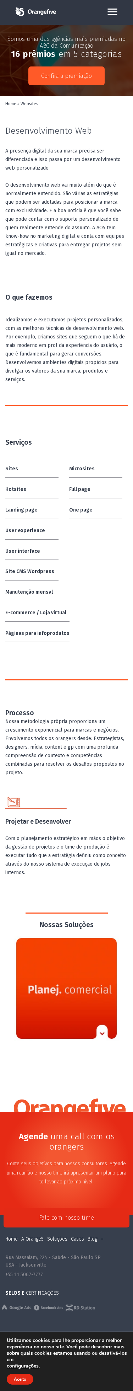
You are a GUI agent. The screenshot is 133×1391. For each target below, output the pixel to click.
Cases (77, 1239)
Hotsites (15, 489)
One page (81, 510)
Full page (79, 489)
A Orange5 (32, 1239)
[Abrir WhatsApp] (115, 1373)
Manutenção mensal (29, 592)
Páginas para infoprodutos (37, 633)
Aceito (20, 1379)
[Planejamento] (66, 988)
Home (10, 103)
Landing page (21, 510)
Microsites (82, 469)
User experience (25, 531)
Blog (92, 1239)
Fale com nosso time (66, 1217)
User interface (22, 551)
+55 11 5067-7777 (24, 1275)
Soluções (57, 1239)
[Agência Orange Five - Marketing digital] (35, 15)
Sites (11, 469)
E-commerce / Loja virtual (35, 613)
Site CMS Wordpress (29, 571)
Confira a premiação (66, 76)
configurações (23, 1366)
